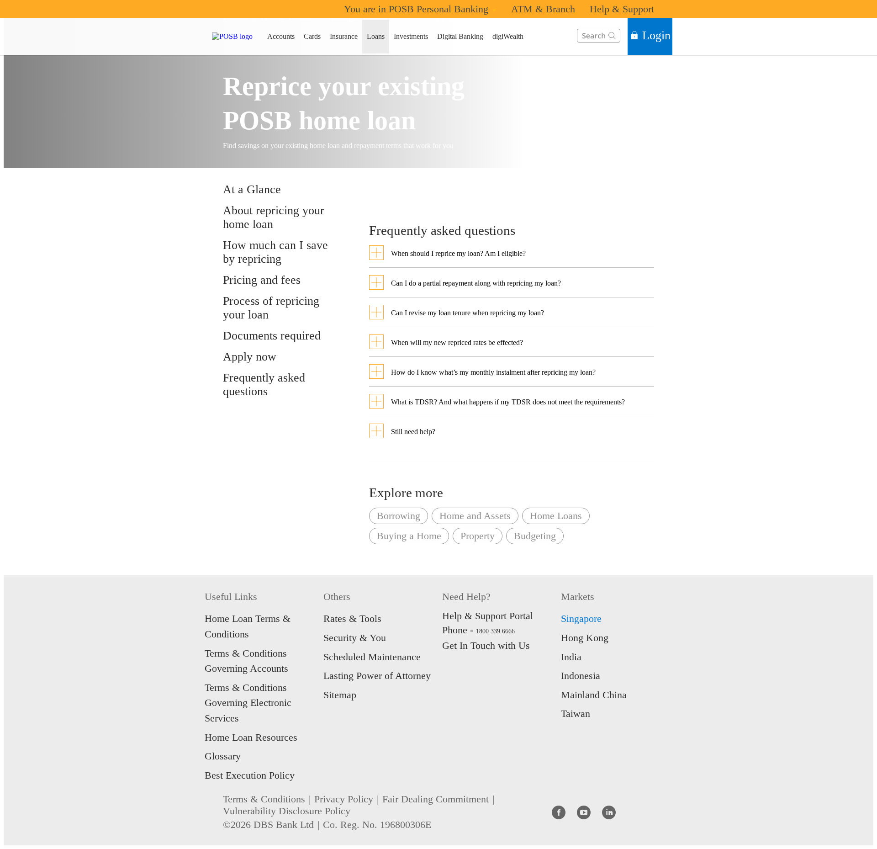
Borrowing (398, 515)
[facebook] (558, 812)
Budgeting (535, 535)
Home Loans (556, 515)
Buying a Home (409, 535)
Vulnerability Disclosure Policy (286, 811)
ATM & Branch (543, 9)
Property (477, 535)
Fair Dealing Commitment (435, 799)
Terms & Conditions (264, 799)
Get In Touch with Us (486, 645)
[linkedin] (609, 812)
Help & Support (622, 9)
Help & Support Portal (487, 615)
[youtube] (584, 812)
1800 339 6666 (495, 631)
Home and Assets (475, 515)
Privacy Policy (343, 799)
